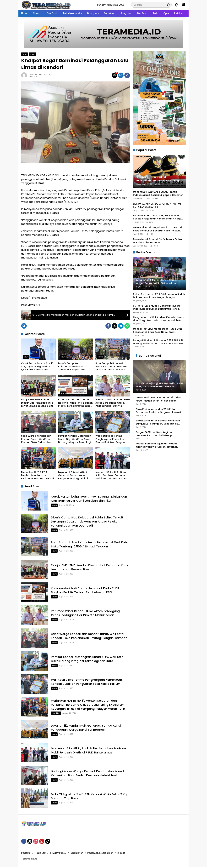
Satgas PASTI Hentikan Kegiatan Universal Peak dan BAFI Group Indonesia (154, 434)
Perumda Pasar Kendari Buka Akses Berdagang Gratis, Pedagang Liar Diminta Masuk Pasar (112, 403)
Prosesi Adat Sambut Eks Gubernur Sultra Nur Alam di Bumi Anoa (157, 241)
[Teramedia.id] (46, 4)
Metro (32, 54)
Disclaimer (77, 853)
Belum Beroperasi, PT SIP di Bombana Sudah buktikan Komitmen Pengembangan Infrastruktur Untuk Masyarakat (159, 296)
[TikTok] (47, 841)
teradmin (33, 74)
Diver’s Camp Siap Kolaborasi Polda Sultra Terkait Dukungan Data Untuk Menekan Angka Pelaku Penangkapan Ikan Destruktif (73, 366)
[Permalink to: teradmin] (25, 75)
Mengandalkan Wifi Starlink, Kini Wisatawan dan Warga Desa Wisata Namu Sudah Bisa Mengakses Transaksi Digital (158, 319)
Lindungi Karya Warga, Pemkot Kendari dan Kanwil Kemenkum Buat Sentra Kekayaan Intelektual (87, 773)
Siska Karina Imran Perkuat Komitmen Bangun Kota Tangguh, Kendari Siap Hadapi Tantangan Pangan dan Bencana (158, 422)
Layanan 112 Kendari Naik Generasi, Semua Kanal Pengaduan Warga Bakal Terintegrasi (73, 475)
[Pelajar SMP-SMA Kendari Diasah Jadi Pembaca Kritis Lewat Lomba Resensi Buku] (38, 385)
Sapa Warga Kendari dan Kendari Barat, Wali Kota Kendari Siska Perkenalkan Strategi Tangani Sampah (36, 439)
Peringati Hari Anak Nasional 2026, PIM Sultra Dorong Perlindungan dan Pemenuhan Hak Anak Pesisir (159, 342)
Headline (28, 465)
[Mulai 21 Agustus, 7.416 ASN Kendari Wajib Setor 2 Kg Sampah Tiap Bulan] (34, 798)
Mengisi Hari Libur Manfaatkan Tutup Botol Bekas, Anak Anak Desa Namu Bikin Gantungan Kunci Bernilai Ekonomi (158, 330)
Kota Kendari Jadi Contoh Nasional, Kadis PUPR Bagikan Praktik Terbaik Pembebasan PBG (75, 403)
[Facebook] (108, 326)
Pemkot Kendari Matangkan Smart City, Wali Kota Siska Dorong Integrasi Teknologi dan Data (74, 439)
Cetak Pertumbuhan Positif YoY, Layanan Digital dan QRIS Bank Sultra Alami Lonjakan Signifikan (37, 366)
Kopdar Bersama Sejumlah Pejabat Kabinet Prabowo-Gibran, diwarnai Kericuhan (156, 445)
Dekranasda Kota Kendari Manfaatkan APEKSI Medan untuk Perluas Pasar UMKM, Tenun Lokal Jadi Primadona (158, 399)
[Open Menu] (184, 5)
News (24, 54)
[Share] (127, 75)
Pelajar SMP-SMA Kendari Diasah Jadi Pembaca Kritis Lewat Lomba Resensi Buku (37, 403)
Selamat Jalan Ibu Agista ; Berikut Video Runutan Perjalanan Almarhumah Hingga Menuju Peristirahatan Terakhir (157, 217)
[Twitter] (114, 326)
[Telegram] (121, 326)
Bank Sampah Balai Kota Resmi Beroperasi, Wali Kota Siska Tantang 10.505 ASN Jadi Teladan (111, 366)
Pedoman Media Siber (100, 853)
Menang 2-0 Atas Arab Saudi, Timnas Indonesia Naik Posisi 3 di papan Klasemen (158, 193)
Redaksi (25, 853)
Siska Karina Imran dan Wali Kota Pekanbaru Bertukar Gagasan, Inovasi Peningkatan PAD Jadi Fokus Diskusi (158, 411)
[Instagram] (35, 841)
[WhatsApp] (127, 326)
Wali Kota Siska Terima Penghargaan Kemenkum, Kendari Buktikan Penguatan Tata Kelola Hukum (112, 439)
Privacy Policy (58, 853)
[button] (168, 4)
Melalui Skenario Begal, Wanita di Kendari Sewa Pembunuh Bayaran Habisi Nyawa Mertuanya (157, 229)
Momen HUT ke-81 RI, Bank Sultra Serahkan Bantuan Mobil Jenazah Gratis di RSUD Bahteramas (112, 475)
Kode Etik (40, 853)
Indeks (121, 853)
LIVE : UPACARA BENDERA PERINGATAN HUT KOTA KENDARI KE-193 (157, 205)
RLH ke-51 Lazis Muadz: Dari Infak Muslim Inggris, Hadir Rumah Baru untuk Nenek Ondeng (156, 307)
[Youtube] (41, 841)
